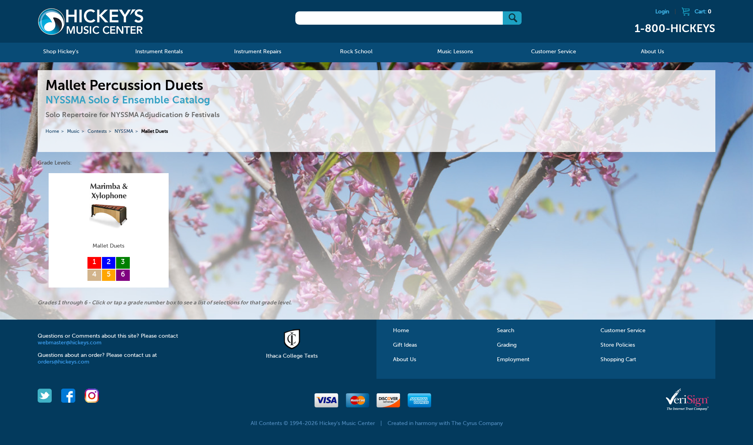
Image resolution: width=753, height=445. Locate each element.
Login (662, 11)
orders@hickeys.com (63, 362)
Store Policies (617, 345)
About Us (404, 359)
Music (73, 131)
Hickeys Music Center (91, 21)
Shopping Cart (618, 359)
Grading (507, 345)
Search (505, 330)
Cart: (703, 11)
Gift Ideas (405, 345)
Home (52, 131)
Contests (97, 131)
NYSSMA (124, 131)
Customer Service (623, 330)
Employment (513, 359)
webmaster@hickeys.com (70, 343)
